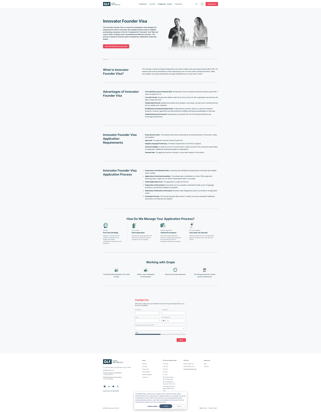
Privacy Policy (162, 402)
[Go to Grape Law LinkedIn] (109, 386)
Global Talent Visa (188, 364)
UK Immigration (146, 372)
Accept (166, 406)
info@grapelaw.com (108, 370)
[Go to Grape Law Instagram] (104, 386)
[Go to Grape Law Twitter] (117, 386)
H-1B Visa (165, 369)
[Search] (202, 4)
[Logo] (111, 4)
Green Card (145, 369)
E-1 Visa (165, 374)
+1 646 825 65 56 (108, 374)
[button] (197, 4)
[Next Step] (127, 233)
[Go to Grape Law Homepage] (113, 361)
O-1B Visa (165, 364)
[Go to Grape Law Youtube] (113, 386)
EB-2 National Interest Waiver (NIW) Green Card (169, 388)
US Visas (144, 366)
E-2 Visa (165, 372)
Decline (179, 406)
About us (144, 364)
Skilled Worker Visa (188, 366)
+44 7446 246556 (108, 379)
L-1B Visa (165, 366)
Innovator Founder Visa (189, 369)
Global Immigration (147, 374)
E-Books (206, 366)
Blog (205, 364)
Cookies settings (152, 406)
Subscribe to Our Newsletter (111, 391)
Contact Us (145, 377)
